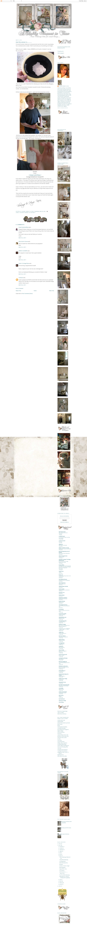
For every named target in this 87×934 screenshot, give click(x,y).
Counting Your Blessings (63, 658)
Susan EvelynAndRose (24, 227)
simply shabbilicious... (62, 633)
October (61, 848)
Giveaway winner (24, 212)
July (60, 852)
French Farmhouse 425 (63, 654)
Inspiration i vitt (61, 592)
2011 (60, 845)
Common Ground (62, 540)
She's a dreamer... (62, 647)
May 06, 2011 (22, 259)
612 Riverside (61, 609)
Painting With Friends (62, 692)
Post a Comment (19, 288)
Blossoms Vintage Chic (63, 661)
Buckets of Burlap (62, 601)
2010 (60, 886)
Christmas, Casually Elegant (63, 685)
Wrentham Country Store (63, 666)
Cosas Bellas (61, 688)
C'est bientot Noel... (62, 621)
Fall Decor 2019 (61, 556)
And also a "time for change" (64, 865)
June (60, 854)
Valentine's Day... (62, 618)
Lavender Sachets (62, 640)
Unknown (21, 277)
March (61, 881)
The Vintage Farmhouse (63, 604)
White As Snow (61, 689)
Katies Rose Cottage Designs (62, 711)
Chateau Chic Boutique (63, 691)
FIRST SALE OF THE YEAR (63, 545)
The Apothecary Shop (62, 620)
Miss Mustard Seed (62, 531)
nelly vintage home (62, 582)
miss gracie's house (62, 682)
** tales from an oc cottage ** (64, 628)
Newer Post (18, 290)
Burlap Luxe (61, 574)
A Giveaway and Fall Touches (66, 827)
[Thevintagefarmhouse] (65, 768)
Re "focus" (60, 541)
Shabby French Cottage (63, 678)
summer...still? (61, 629)
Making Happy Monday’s (63, 598)
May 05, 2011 (22, 237)
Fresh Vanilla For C (62, 670)
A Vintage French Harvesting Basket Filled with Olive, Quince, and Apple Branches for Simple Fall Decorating (65, 567)
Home (35, 290)
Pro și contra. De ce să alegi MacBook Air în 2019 (63, 562)
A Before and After (62, 614)
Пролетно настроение (62, 583)
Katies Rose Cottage (62, 700)
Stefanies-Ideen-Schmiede (63, 586)
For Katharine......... (62, 671)
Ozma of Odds (61, 650)
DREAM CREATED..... (62, 676)
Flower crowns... (61, 655)
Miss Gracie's (61, 695)
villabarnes (61, 544)
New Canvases (61, 659)
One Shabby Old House (63, 579)
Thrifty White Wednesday (63, 859)
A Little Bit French (62, 536)
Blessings (61, 864)
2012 (60, 843)
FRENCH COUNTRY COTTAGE (64, 547)
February (61, 882)
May (60, 855)
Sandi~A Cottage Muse (24, 263)
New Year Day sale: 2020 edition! (64, 553)
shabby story (61, 632)
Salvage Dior (61, 646)
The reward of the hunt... (65, 834)
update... (60, 696)
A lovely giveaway (62, 861)
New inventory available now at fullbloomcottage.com (64, 626)
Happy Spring (61, 602)
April (60, 879)
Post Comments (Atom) (27, 293)
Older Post (51, 290)
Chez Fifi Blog (61, 702)
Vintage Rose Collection (63, 597)
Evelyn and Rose (61, 639)
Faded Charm (61, 571)
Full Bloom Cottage (62, 624)
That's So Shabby (61, 712)
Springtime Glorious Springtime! (64, 580)
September (61, 849)
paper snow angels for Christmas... (62, 651)
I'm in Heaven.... (62, 870)
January (61, 884)
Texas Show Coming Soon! (63, 636)
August (61, 851)
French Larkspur (62, 595)
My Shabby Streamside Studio (64, 684)
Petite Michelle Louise (62, 617)
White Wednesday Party (63, 862)
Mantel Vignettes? (62, 867)
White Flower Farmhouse (62, 713)
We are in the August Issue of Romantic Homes (64, 668)
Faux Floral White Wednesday (64, 875)
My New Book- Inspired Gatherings (65, 548)
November (61, 846)
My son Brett (32, 212)
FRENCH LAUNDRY (23, 250)
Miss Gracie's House (23, 241)
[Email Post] (47, 211)
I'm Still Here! (61, 679)
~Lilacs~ (60, 572)
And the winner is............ (24, 42)
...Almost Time (61, 873)
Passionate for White (62, 613)
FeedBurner (67, 522)
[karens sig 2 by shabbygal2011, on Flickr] (29, 209)
